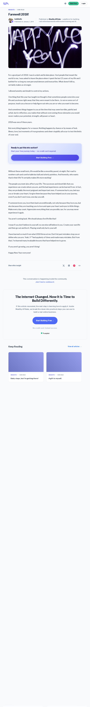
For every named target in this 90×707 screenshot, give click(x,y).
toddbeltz (18, 19)
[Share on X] (63, 265)
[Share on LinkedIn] (69, 265)
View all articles (75, 346)
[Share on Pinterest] (74, 265)
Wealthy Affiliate (55, 19)
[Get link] (79, 265)
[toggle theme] (65, 3)
